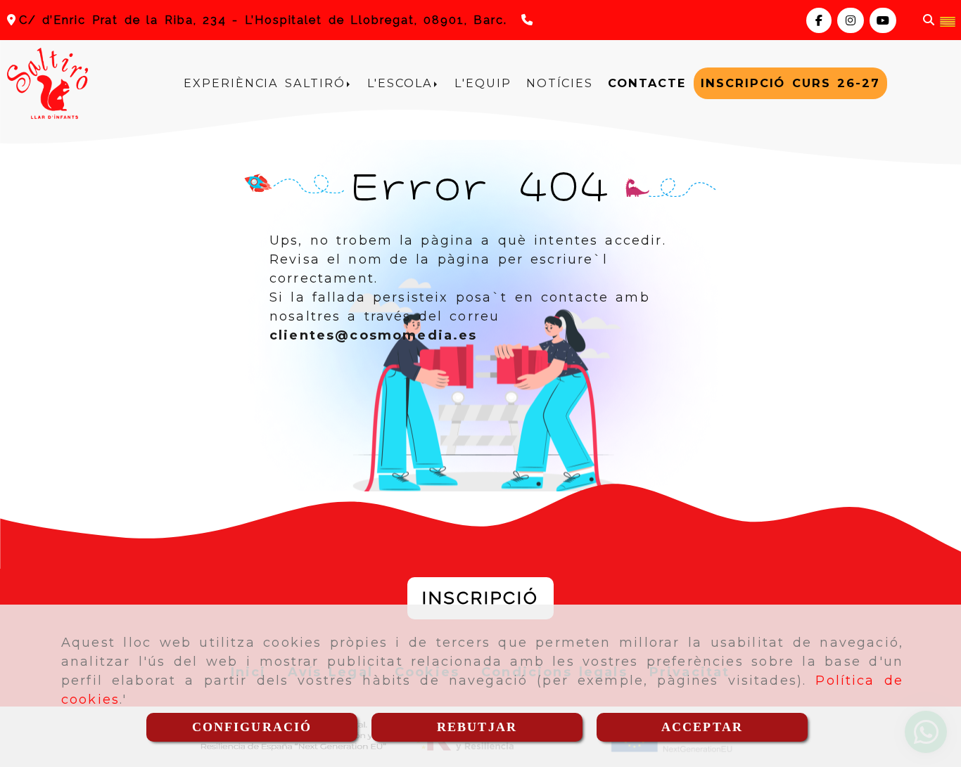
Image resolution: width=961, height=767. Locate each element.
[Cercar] (928, 20)
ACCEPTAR (702, 727)
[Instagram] (850, 20)
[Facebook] (819, 20)
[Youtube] (883, 20)
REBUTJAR (477, 727)
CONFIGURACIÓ (252, 727)
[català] (947, 20)
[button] (480, 598)
